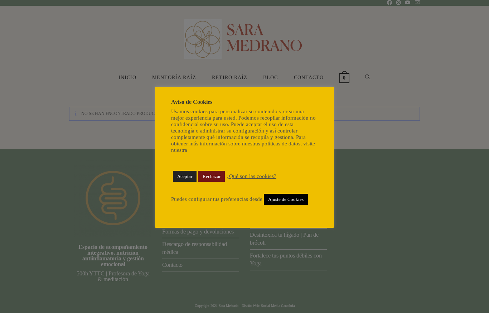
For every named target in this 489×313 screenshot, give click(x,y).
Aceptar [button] (184, 176)
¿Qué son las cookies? (251, 176)
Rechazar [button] (212, 176)
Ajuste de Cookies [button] (286, 199)
